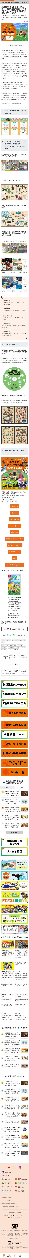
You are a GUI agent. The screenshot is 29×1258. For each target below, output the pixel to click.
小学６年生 (4, 649)
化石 (3, 642)
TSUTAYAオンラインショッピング (14, 539)
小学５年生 (23, 647)
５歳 (11, 645)
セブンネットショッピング (14, 545)
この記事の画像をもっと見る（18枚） (14, 629)
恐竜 (24, 640)
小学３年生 (11, 647)
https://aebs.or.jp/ (14, 1238)
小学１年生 (20, 645)
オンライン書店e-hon (14, 526)
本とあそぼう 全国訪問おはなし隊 (10, 1206)
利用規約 (19, 1212)
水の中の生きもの (18, 640)
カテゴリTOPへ (14, 664)
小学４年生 (17, 647)
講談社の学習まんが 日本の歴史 (9, 1203)
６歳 (15, 645)
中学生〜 (10, 649)
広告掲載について (8, 1215)
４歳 (7, 645)
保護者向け (16, 649)
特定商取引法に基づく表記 (14, 1217)
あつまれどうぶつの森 (6, 640)
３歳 (3, 645)
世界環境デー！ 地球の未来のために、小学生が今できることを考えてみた (18, 657)
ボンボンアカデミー (6, 1197)
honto (14, 558)
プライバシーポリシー (19, 1215)
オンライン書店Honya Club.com (14, 565)
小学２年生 (4, 647)
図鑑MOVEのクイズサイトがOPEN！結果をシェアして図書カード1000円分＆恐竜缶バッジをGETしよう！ (10, 671)
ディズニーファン (6, 1200)
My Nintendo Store (14, 519)
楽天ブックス (14, 513)
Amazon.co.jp (14, 506)
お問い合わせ (12, 1212)
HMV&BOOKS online (14, 552)
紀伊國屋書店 (14, 532)
